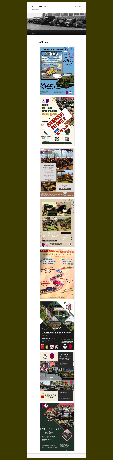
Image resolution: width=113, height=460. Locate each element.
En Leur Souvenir (59, 31)
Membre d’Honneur (72, 31)
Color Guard (48, 31)
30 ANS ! (37, 31)
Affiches (42, 31)
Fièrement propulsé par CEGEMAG (56, 455)
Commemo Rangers (40, 6)
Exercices (66, 31)
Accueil (33, 31)
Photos (79, 31)
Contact (53, 31)
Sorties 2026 (34, 33)
